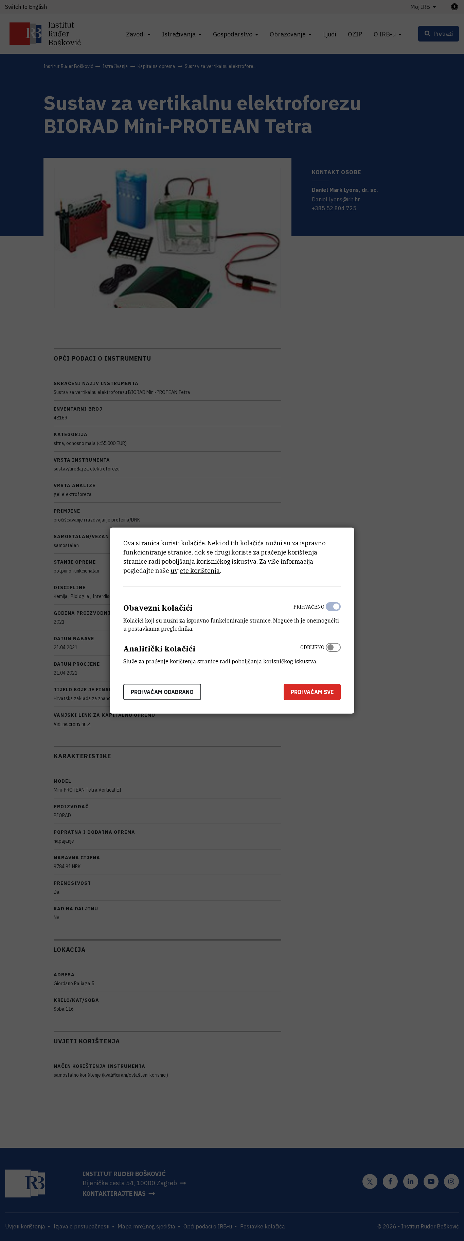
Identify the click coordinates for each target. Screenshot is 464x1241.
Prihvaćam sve (312, 691)
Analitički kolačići (159, 648)
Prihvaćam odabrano (162, 691)
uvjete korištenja (195, 571)
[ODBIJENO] (333, 653)
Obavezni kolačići (158, 608)
